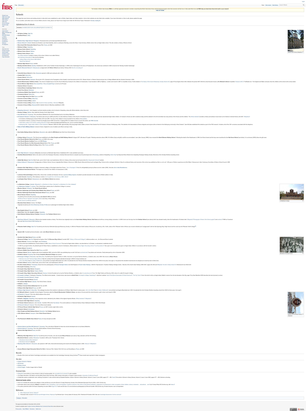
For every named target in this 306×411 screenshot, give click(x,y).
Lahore (34, 100)
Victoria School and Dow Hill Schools (28, 326)
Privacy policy (19, 409)
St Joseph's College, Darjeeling (87, 275)
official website (194, 116)
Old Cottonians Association (24, 57)
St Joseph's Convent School (25, 277)
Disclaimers (32, 409)
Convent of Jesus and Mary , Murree (48, 102)
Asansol (27, 294)
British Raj (113, 154)
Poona (45, 45)
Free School (56, 302)
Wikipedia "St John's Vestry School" (166, 264)
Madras (32, 51)
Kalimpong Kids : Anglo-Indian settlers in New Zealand (33, 124)
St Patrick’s (21, 294)
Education (24, 398)
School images (21, 367)
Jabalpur (25, 283)
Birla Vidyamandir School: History (28, 392)
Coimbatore (44, 241)
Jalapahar (25, 298)
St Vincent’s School (23, 305)
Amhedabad (31, 309)
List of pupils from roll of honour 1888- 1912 (56, 176)
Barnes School (22, 42)
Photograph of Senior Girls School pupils (203, 219)
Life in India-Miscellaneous (120, 167)
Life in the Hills (23, 260)
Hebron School (22, 162)
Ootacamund (36, 67)
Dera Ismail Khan (38, 83)
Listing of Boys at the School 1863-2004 (30, 59)
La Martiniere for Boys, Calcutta (49, 184)
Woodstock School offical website (28, 340)
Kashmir (30, 262)
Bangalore (36, 40)
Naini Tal (30, 33)
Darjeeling (30, 47)
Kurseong (30, 114)
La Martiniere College (23, 186)
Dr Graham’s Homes (23, 116)
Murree (34, 102)
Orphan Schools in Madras (24, 361)
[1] (195, 226)
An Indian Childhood (36, 260)
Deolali (29, 42)
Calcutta (32, 184)
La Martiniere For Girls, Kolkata (67, 184)
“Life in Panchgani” (71, 167)
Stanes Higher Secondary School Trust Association (90, 245)
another (219, 219)
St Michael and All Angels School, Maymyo (43, 394)
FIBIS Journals (94, 120)
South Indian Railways (85, 264)
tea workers (84, 118)
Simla (28, 35)
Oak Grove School (23, 219)
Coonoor (29, 241)
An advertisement (86, 273)
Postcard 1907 (239, 81)
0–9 (23, 27)
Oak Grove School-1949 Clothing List (31, 221)
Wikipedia (246, 116)
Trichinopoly (34, 264)
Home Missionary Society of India (39, 204)
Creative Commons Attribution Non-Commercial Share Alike (40, 406)
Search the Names (24, 61)
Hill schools (20, 363)
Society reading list (95, 20)
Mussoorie (38, 73)
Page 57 (54, 386)
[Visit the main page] (7, 6)
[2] (78, 354)
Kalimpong (33, 116)
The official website (22, 55)
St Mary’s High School (24, 290)
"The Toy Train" (136, 275)
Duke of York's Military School (26, 126)
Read (113, 377)
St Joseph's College (23, 275)
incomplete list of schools (61, 373)
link (21, 382)
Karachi (36, 279)
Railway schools (22, 365)
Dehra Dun (28, 75)
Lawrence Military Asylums (69, 174)
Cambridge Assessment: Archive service (110, 394)
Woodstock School (24, 341)
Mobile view (38, 409)
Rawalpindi (29, 248)
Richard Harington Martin (61, 264)
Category (18, 398)
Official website (80, 298)
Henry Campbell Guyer (49, 83)
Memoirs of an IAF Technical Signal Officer (30, 258)
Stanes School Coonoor (54, 243)
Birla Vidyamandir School (92, 160)
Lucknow (33, 186)
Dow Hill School (22, 114)
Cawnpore (32, 79)
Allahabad (31, 90)
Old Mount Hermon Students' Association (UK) (29, 198)
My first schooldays (77, 67)
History (86, 343)
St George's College (23, 256)
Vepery (36, 271)
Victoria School (22, 328)
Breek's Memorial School (24, 67)
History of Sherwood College (77, 239)
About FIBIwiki (26, 409)
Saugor (37, 277)
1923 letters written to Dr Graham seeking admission (33, 122)
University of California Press (89, 375)
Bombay (34, 65)
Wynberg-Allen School (24, 343)
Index (172, 384)
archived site (84, 252)
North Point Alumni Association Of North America (119, 275)
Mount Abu (34, 290)
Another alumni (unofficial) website (26, 200)
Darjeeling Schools (23, 110)
